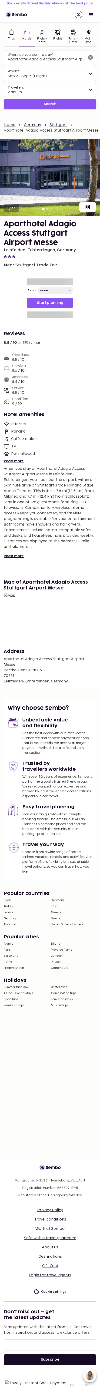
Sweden (56, 918)
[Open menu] (90, 14)
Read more (14, 461)
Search (50, 104)
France (8, 912)
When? (13, 71)
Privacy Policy (50, 1210)
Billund (55, 944)
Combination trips (63, 993)
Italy (54, 906)
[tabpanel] (50, 79)
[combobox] (46, 59)
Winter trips (59, 987)
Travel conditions (50, 1219)
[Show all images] (87, 207)
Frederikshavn (14, 968)
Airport (32, 290)
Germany (32, 125)
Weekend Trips (14, 1005)
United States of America (68, 924)
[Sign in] (78, 14)
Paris (7, 950)
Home (10, 125)
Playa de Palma (61, 950)
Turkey (8, 906)
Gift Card (50, 1266)
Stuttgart (58, 125)
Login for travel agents (50, 1275)
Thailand (10, 924)
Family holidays (62, 999)
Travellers (16, 87)
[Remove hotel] (90, 57)
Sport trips (11, 999)
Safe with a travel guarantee (50, 1238)
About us (50, 1247)
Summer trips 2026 (16, 987)
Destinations (50, 1256)
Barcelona (11, 956)
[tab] (11, 37)
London (56, 956)
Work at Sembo (50, 1229)
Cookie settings (54, 1291)
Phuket (56, 962)
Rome (8, 962)
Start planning (50, 302)
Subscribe (50, 1359)
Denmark (57, 900)
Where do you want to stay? (30, 55)
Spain (8, 900)
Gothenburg (59, 968)
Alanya (8, 944)
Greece (56, 912)
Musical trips (59, 1005)
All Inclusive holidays (18, 993)
